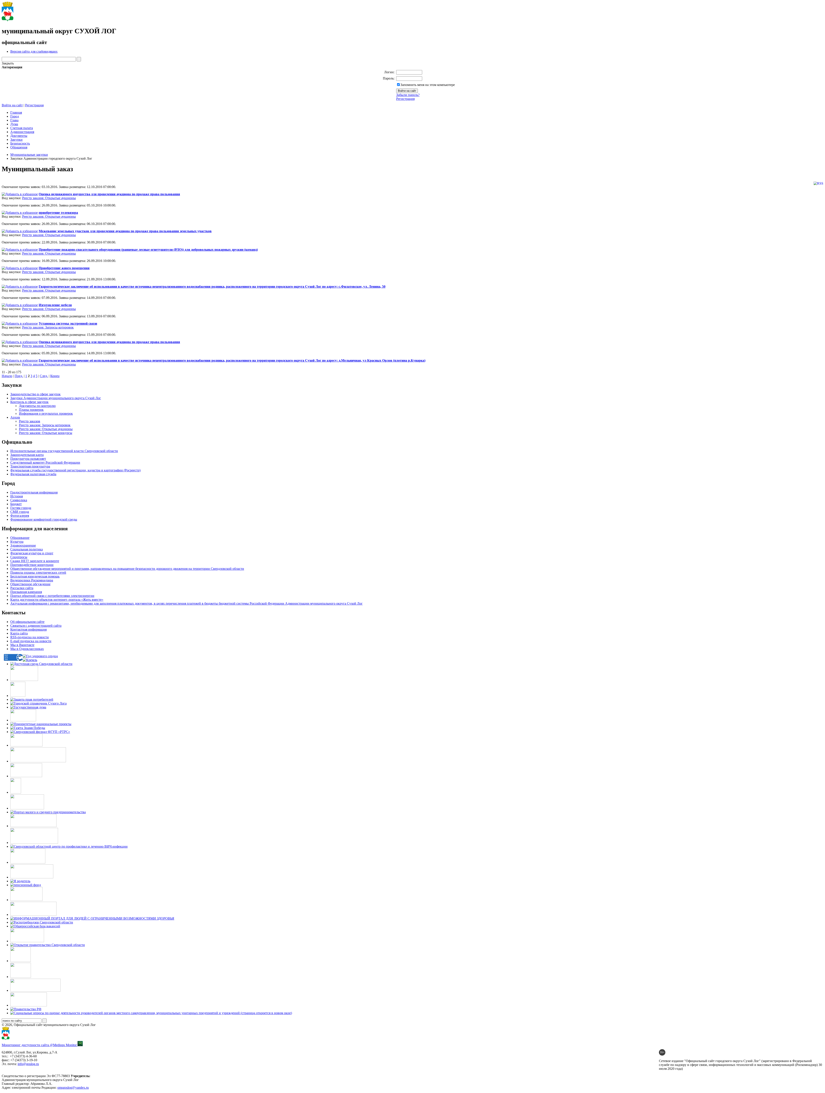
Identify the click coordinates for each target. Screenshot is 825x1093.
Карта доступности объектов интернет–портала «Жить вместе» (56, 599)
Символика (18, 500)
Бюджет (16, 504)
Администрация (22, 132)
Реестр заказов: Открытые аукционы (49, 198)
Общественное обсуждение (30, 584)
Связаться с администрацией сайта (35, 625)
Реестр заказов (29, 421)
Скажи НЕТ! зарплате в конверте (34, 561)
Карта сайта (19, 633)
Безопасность (20, 143)
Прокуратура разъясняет (28, 458)
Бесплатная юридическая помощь (35, 576)
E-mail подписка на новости (30, 641)
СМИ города (19, 512)
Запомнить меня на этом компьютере (427, 85)
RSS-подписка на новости (29, 637)
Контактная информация (28, 629)
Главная (16, 112)
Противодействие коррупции (31, 565)
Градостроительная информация (34, 492)
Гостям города (20, 508)
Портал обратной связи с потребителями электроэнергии (52, 596)
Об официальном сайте (27, 622)
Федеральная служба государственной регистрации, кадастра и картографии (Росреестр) (75, 470)
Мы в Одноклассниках (27, 649)
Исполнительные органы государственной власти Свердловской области (64, 451)
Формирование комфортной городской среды (43, 519)
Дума (14, 124)
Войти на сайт (12, 105)
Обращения (18, 147)
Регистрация (405, 99)
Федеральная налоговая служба (33, 474)
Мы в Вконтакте (22, 645)
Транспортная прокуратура (30, 466)
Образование (19, 538)
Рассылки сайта (21, 588)
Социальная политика (26, 549)
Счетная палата (21, 128)
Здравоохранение (23, 545)
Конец (55, 376)
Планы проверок (31, 409)
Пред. (19, 376)
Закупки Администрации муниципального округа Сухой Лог (55, 398)
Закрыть (8, 63)
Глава (14, 120)
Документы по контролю (37, 406)
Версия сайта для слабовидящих (34, 51)
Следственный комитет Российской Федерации (45, 462)
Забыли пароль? (408, 95)
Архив (15, 417)
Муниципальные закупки (29, 154)
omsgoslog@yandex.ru (73, 1087)
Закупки (16, 139)
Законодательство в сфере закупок (35, 394)
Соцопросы (18, 557)
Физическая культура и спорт (31, 553)
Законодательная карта (27, 455)
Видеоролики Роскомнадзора (31, 580)
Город (14, 116)
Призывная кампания (26, 592)
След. (44, 376)
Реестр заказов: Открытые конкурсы (45, 433)
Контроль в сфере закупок (29, 402)
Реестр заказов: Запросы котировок (48, 327)
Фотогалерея (19, 515)
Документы (18, 136)
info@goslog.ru (28, 1064)
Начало (7, 376)
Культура (16, 541)
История (16, 496)
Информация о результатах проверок (46, 413)
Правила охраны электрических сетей (38, 572)
